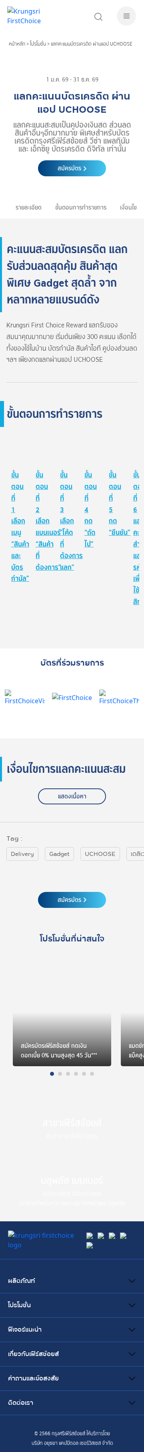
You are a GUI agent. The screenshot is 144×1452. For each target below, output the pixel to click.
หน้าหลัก (17, 44)
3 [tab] (70, 1076)
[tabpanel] (62, 1012)
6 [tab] (94, 1076)
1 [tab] (54, 1076)
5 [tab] (86, 1076)
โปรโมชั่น (38, 44)
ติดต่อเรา (20, 1402)
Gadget (59, 854)
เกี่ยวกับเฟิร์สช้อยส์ (33, 1354)
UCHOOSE (100, 854)
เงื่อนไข (128, 207)
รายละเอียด (29, 207)
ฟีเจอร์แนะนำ (25, 1329)
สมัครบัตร (69, 168)
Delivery (22, 854)
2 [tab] (62, 1076)
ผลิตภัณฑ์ (21, 1280)
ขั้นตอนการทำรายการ (80, 207)
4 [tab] (78, 1076)
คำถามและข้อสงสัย (33, 1378)
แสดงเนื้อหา (72, 796)
